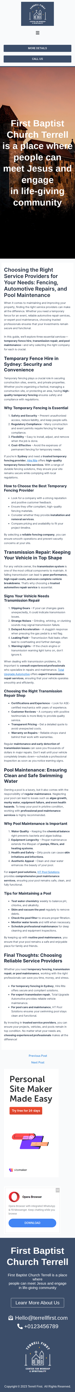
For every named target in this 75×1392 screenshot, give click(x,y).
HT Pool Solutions (49, 872)
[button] (37, 32)
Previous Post (38, 1055)
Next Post (37, 1062)
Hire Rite (32, 460)
